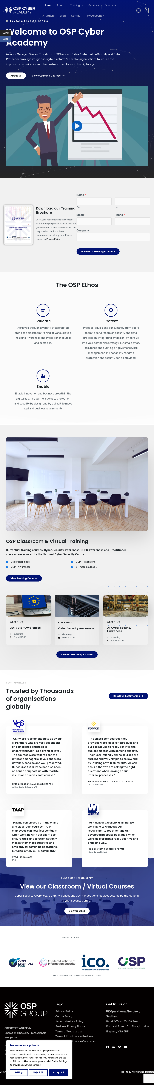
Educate (43, 321)
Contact (76, 15)
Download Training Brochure (98, 251)
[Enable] (43, 375)
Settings (19, 1072)
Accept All (58, 1072)
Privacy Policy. (53, 239)
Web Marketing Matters (143, 1072)
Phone (120, 215)
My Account (94, 15)
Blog (63, 15)
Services (93, 5)
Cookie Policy (63, 1016)
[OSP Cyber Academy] (20, 10)
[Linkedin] (113, 1047)
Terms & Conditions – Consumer (75, 1041)
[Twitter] (119, 1047)
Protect (111, 321)
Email (81, 215)
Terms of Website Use (68, 1031)
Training (75, 5)
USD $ (7, 39)
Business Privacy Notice (70, 1026)
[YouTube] (125, 1047)
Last (117, 207)
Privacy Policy (64, 1011)
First (79, 207)
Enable (43, 386)
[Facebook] (107, 1047)
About (61, 5)
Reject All (38, 1072)
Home (47, 5)
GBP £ (7, 33)
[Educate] (43, 310)
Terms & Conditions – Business (74, 1036)
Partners (49, 15)
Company (84, 230)
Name (81, 195)
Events (108, 5)
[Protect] (111, 310)
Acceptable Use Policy (69, 1021)
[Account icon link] (138, 10)
